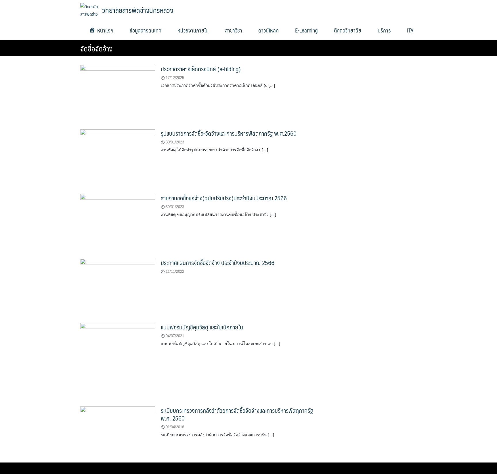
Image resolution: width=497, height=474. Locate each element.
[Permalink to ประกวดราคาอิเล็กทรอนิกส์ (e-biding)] (117, 92)
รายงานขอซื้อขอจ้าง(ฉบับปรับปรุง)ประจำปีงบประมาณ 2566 (224, 198)
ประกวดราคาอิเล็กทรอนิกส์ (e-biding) (201, 69)
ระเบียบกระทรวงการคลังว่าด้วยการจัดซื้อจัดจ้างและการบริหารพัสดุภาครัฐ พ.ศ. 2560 (237, 414)
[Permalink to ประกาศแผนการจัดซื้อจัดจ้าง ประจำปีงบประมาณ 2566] (117, 286)
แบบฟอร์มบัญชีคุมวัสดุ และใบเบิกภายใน (202, 327)
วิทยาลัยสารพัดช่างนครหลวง (137, 10)
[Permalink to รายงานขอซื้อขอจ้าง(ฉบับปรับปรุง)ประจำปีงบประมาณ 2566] (117, 221)
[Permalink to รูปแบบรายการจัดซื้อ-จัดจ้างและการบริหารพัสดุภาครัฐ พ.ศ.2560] (117, 157)
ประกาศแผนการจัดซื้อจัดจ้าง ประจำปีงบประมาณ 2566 (217, 263)
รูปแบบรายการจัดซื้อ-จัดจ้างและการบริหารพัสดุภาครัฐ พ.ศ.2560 (229, 133)
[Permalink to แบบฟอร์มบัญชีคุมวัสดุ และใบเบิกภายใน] (117, 360)
